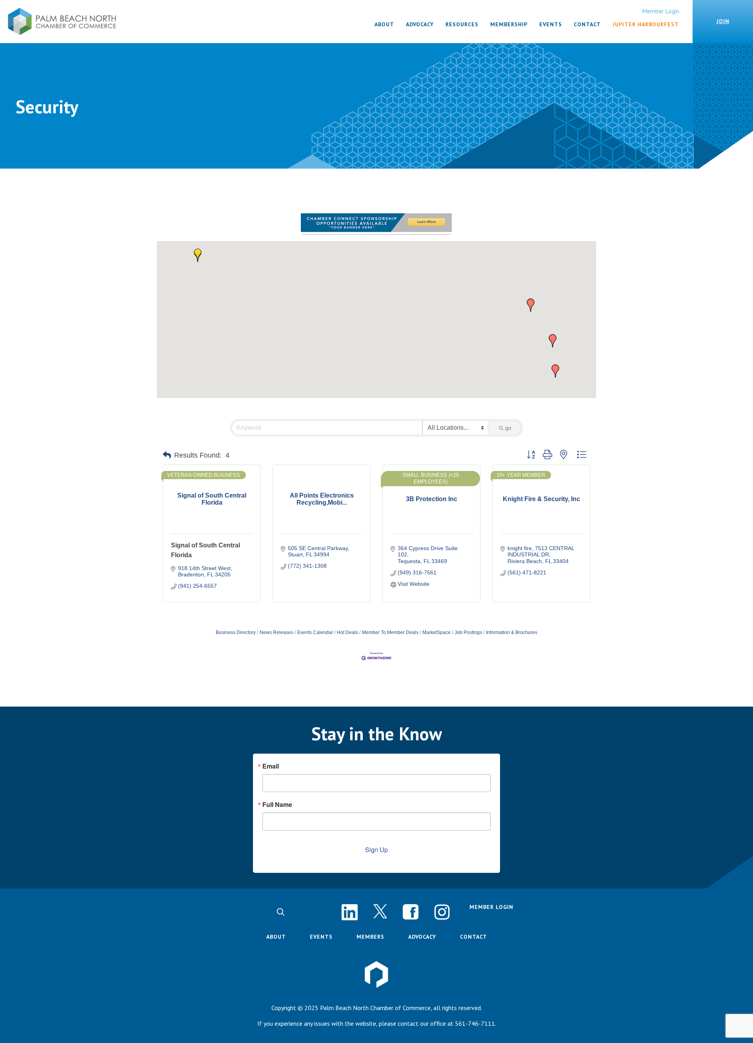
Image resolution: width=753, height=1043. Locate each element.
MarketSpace (436, 632)
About (276, 936)
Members (370, 936)
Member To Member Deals (390, 632)
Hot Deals (347, 632)
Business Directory (236, 632)
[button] (198, 255)
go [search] (508, 428)
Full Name (277, 804)
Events (321, 936)
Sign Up (376, 849)
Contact (473, 936)
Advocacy (422, 936)
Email (270, 766)
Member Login (660, 11)
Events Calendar (315, 632)
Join (723, 21)
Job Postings (468, 632)
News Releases (276, 632)
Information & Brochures (511, 632)
